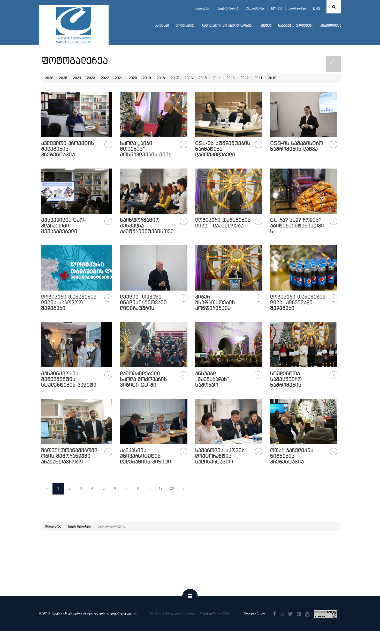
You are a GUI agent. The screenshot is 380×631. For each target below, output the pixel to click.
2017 (175, 77)
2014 (216, 77)
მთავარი (202, 8)
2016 (189, 77)
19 (160, 488)
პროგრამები (185, 25)
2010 (272, 77)
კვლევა (265, 25)
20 (172, 488)
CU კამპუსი (255, 8)
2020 (133, 77)
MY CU (276, 8)
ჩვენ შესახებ (227, 8)
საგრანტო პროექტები (296, 25)
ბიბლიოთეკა (330, 25)
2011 (258, 77)
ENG (316, 8)
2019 (147, 77)
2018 (161, 77)
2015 (203, 77)
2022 (105, 77)
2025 (63, 77)
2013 (230, 77)
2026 (49, 77)
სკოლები (162, 25)
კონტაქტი (297, 8)
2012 (244, 77)
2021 (119, 77)
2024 (77, 77)
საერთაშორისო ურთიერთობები (228, 25)
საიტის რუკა (254, 613)
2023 (91, 77)
